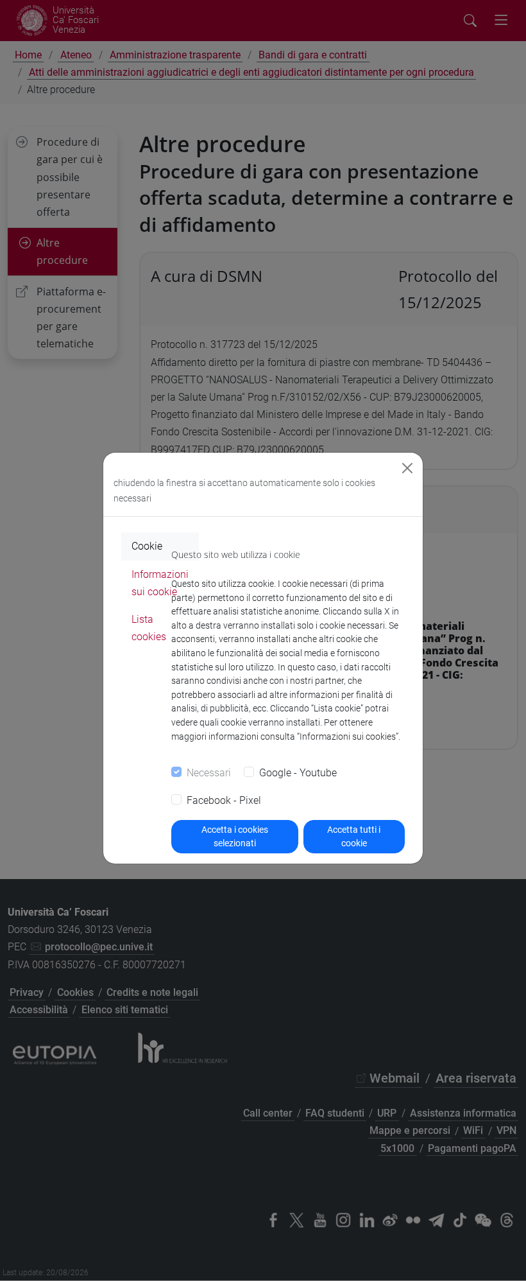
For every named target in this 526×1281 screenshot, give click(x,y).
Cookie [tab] (147, 546)
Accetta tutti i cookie (353, 836)
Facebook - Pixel (224, 800)
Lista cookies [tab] (149, 628)
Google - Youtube (298, 773)
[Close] (407, 468)
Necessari (209, 773)
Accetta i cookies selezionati (234, 836)
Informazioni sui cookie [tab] (160, 583)
